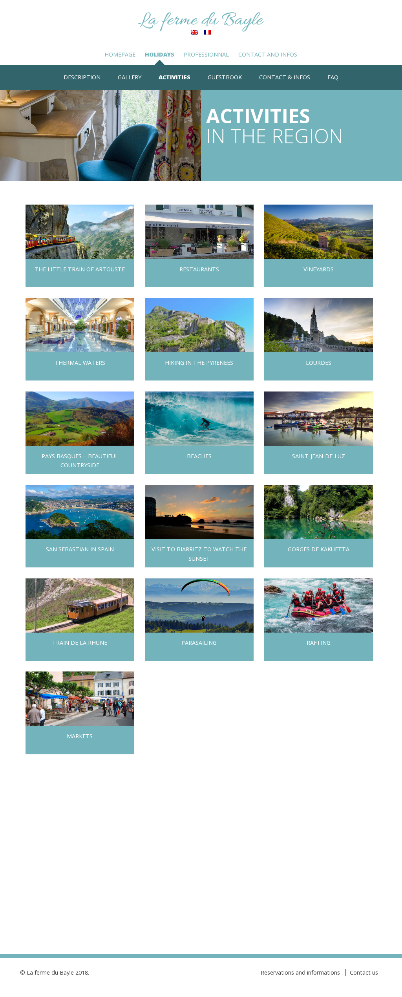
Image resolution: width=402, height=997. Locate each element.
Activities (174, 77)
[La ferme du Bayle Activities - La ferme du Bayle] (201, 22)
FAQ (332, 77)
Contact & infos (284, 77)
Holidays (159, 54)
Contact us (364, 972)
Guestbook (225, 77)
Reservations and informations (300, 972)
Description (82, 77)
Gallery (129, 77)
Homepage (119, 54)
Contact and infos (267, 54)
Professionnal (206, 54)
